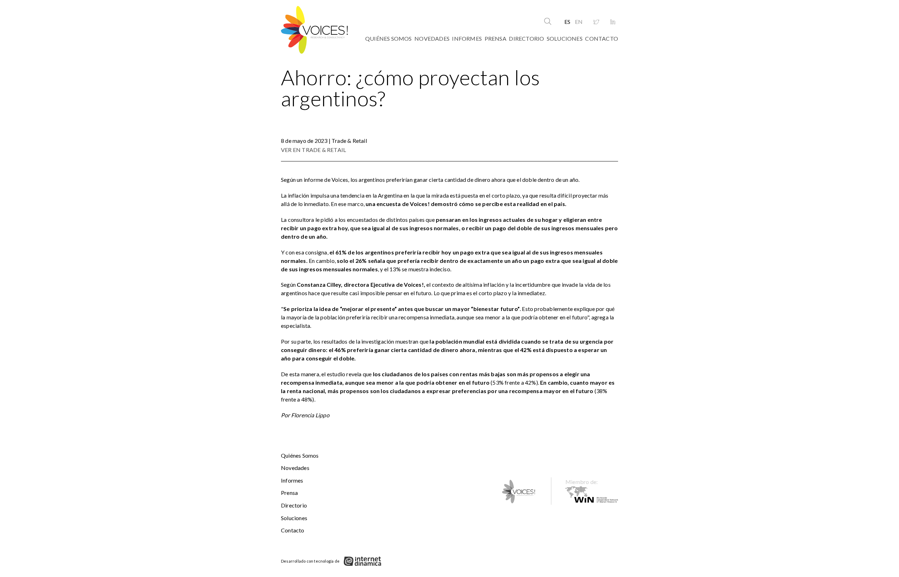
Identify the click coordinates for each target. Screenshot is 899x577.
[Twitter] (596, 22)
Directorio (526, 38)
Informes (467, 38)
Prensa (495, 38)
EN (579, 21)
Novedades (432, 38)
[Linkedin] (613, 22)
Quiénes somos (388, 38)
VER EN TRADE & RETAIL (313, 149)
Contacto (601, 38)
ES (567, 21)
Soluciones (565, 38)
